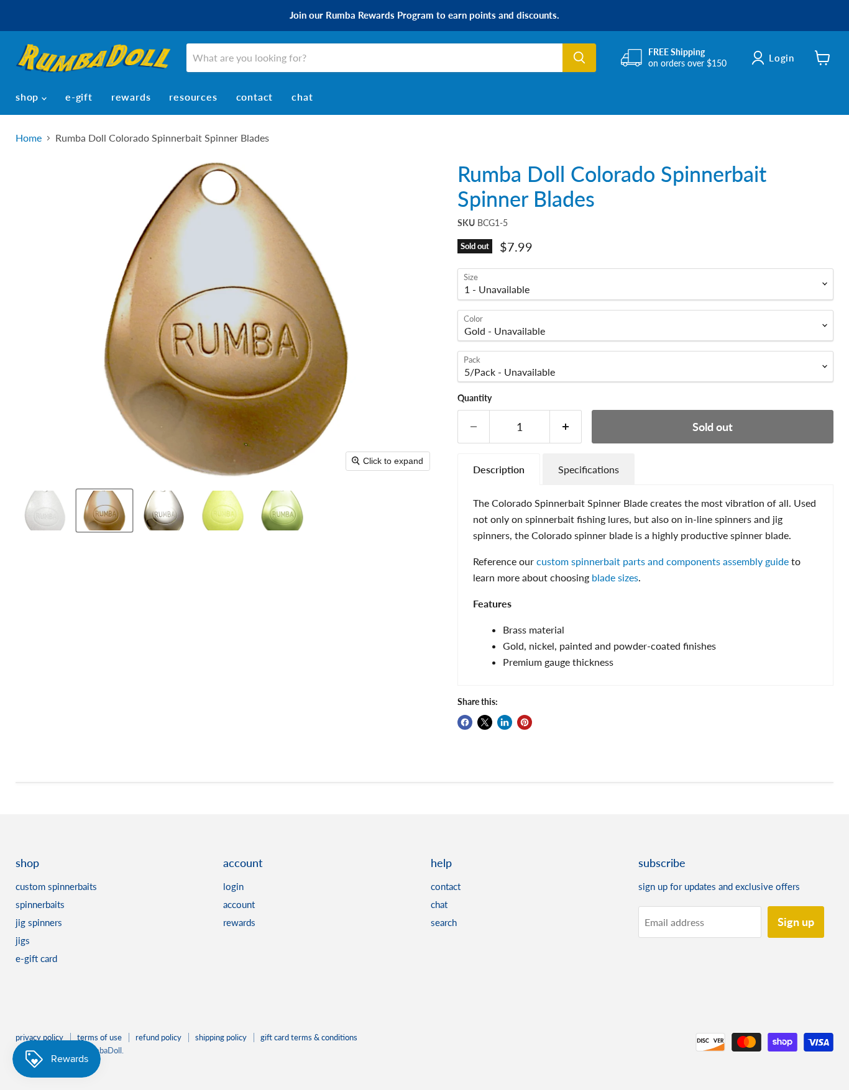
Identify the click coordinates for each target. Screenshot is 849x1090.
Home (29, 137)
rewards (131, 96)
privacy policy (39, 1037)
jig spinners (39, 922)
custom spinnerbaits (56, 886)
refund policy (158, 1037)
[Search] (579, 57)
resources (193, 96)
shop (29, 96)
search (444, 922)
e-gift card (36, 958)
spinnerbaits (40, 904)
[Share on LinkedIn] (504, 722)
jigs (23, 940)
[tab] (498, 469)
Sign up (796, 922)
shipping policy (221, 1037)
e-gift (79, 96)
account (239, 904)
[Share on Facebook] (464, 722)
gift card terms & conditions (308, 1037)
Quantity (474, 398)
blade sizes (615, 577)
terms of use (99, 1037)
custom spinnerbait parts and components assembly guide (662, 561)
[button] (45, 510)
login (233, 886)
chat (302, 96)
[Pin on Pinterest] (524, 722)
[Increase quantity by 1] (566, 427)
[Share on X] (484, 722)
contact (254, 96)
